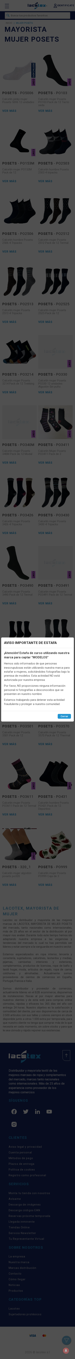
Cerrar (64, 716)
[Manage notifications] (66, 1351)
